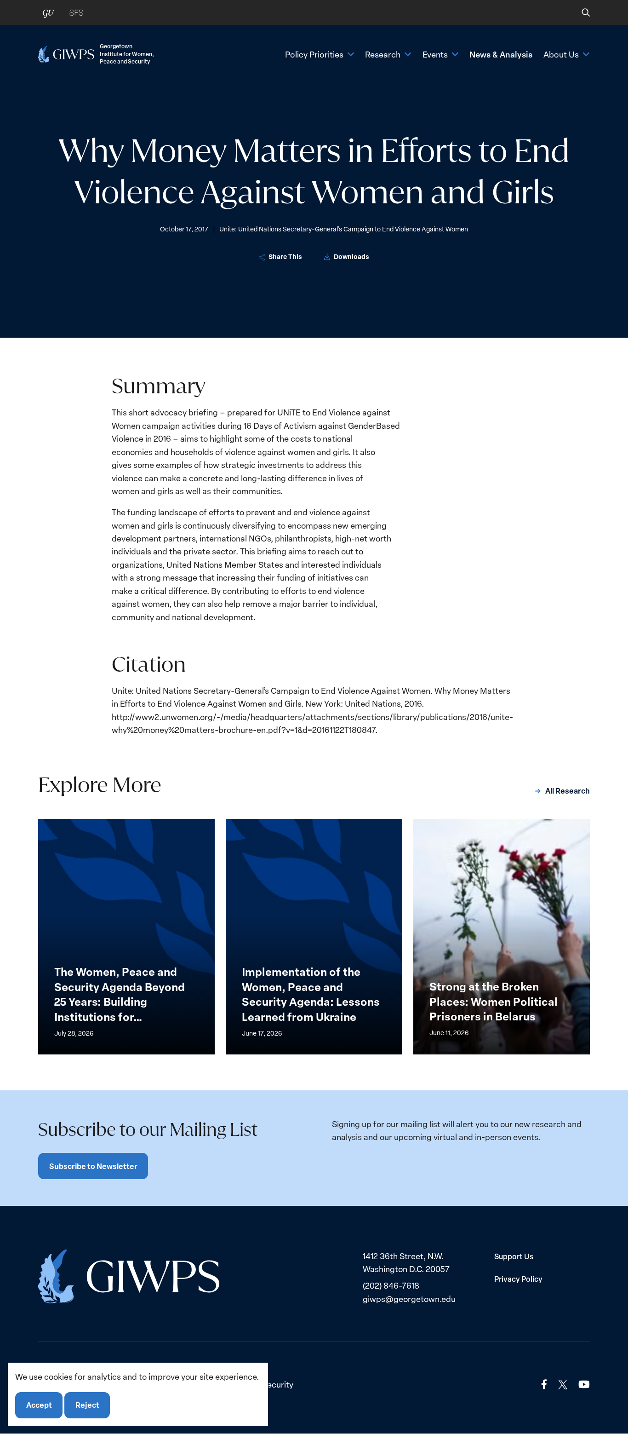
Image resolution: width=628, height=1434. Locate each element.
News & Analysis (500, 54)
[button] (579, 12)
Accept (39, 1405)
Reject (87, 1405)
